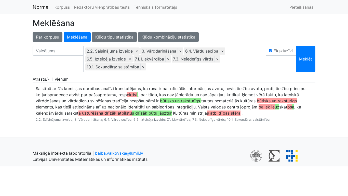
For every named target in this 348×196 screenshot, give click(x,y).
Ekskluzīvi (282, 50)
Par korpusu (47, 37)
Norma (40, 7)
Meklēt (305, 59)
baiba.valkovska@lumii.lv (119, 153)
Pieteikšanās (301, 7)
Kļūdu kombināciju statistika (168, 37)
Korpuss (62, 7)
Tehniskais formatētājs (155, 7)
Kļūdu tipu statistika (114, 37)
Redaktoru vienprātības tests (102, 7)
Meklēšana (77, 37)
